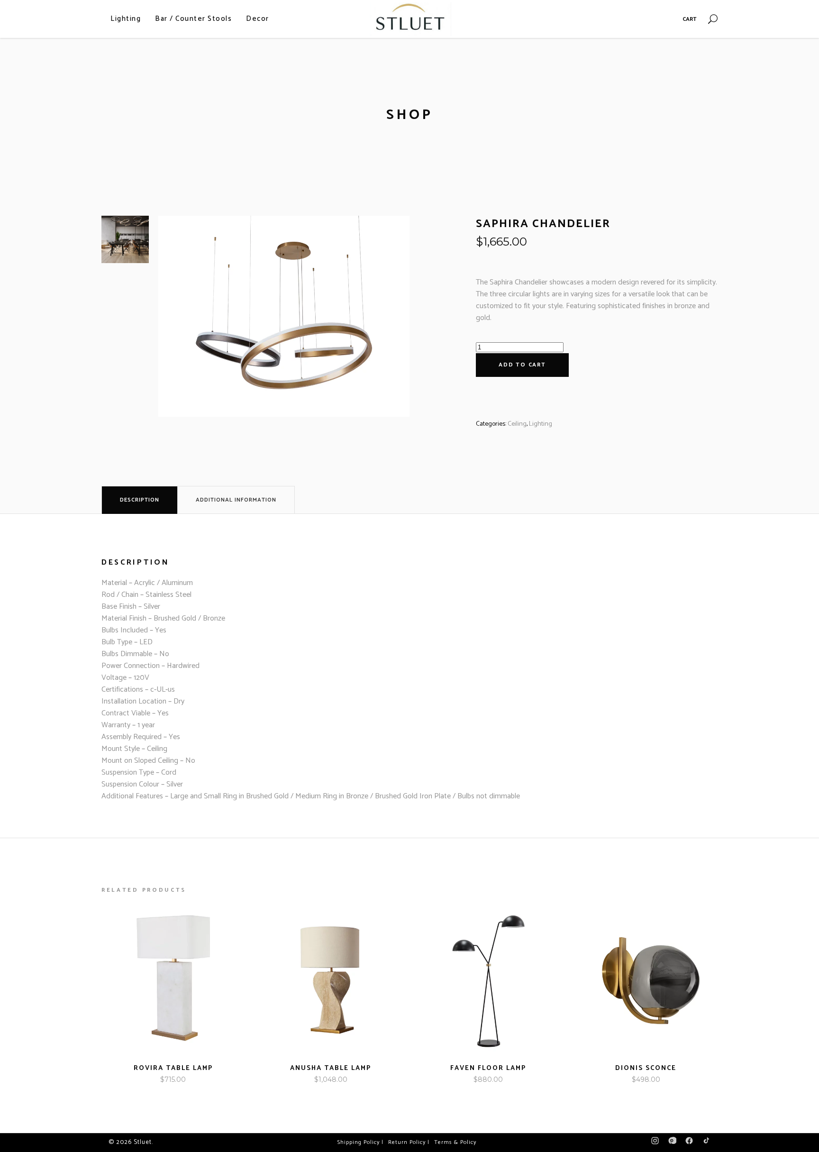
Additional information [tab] (236, 499)
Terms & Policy (455, 1142)
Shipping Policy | (360, 1142)
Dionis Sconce (645, 1068)
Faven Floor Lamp (488, 1068)
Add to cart (522, 364)
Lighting (540, 424)
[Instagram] (655, 1142)
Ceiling (517, 424)
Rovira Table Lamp (173, 1068)
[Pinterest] (672, 1142)
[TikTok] (706, 1142)
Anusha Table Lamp (330, 1068)
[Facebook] (689, 1142)
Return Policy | (408, 1142)
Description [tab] (139, 499)
